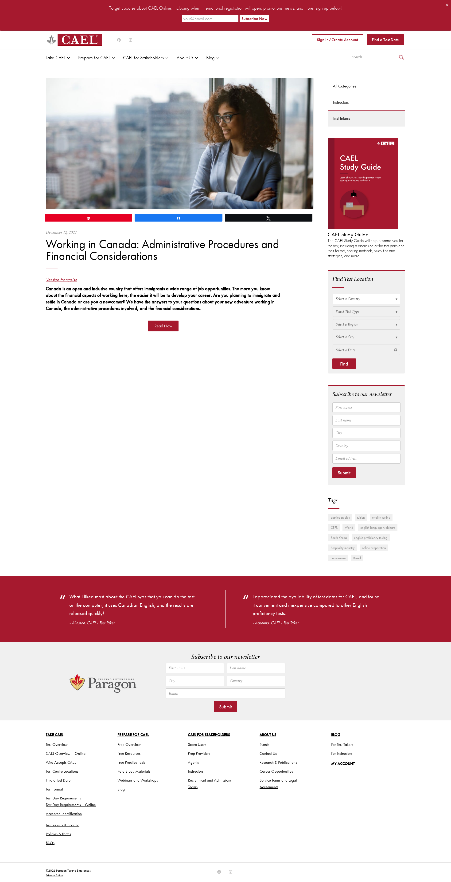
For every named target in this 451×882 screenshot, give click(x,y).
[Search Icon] (401, 57)
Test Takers (341, 118)
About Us (185, 58)
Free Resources (128, 753)
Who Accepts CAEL (61, 762)
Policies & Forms (58, 833)
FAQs (50, 842)
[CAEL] (74, 40)
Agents (193, 762)
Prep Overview (129, 744)
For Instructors (341, 753)
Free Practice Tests (131, 762)
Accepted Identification (64, 813)
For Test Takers (342, 744)
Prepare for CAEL (94, 58)
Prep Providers (199, 753)
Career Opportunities (276, 771)
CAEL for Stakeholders (143, 58)
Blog (210, 58)
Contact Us (268, 753)
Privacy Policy (54, 875)
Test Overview (57, 744)
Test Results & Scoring (62, 824)
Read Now (163, 326)
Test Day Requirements (63, 798)
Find (344, 364)
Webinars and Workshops (137, 780)
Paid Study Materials (133, 771)
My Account (343, 763)
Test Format (54, 789)
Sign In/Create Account (337, 39)
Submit (344, 473)
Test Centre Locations (62, 771)
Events (264, 744)
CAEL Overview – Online (66, 753)
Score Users (197, 744)
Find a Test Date (385, 39)
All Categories (344, 86)
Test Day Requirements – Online (71, 804)
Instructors (341, 102)
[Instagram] (119, 40)
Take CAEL (55, 58)
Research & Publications (278, 762)
